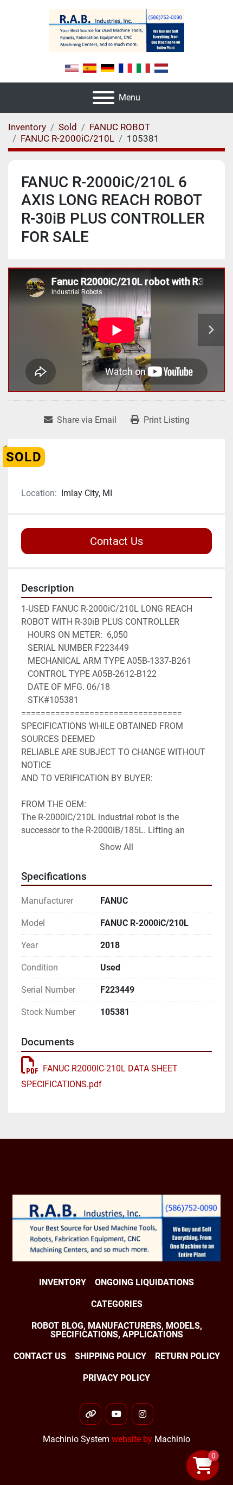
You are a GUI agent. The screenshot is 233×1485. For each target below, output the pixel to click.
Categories (117, 1304)
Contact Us (116, 541)
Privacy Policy (116, 1378)
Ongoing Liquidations (144, 1282)
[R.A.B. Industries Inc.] (116, 1227)
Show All (116, 847)
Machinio (172, 1439)
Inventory (62, 1282)
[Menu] (103, 97)
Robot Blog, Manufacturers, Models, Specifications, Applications (116, 1330)
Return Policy (187, 1356)
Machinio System (76, 1439)
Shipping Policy (110, 1356)
